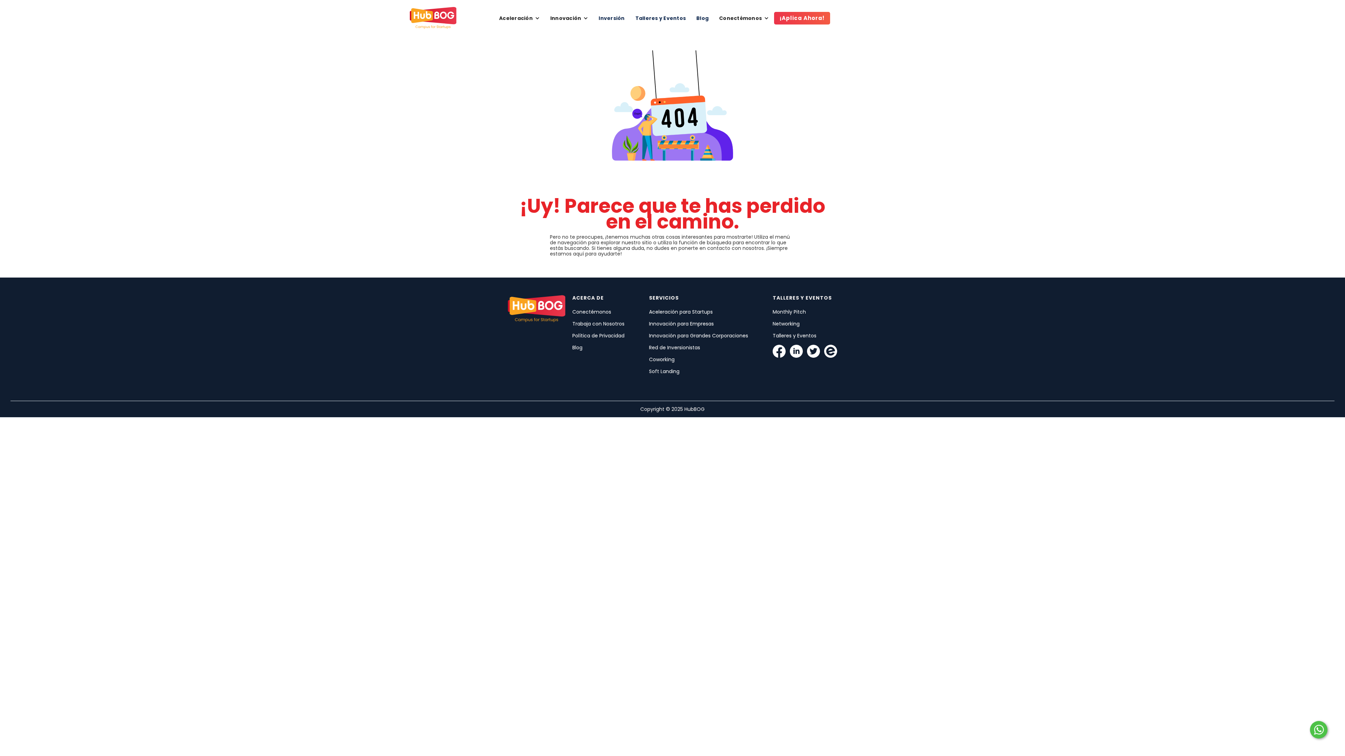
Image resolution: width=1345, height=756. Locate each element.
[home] (433, 18)
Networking (786, 324)
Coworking (662, 359)
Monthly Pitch (789, 312)
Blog (702, 18)
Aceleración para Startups (681, 312)
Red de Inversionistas (674, 347)
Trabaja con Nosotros (598, 324)
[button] (519, 18)
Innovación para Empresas (681, 324)
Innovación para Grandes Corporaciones (698, 335)
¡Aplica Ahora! (802, 18)
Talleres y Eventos (660, 18)
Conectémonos (591, 312)
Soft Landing (664, 371)
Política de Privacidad (598, 335)
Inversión (612, 18)
